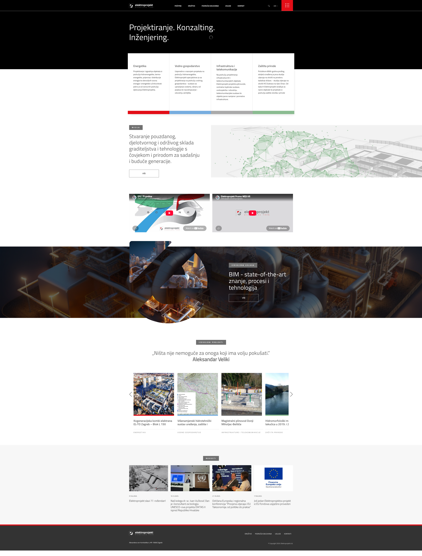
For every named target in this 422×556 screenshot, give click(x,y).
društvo (248, 533)
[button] (291, 394)
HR (275, 6)
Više (144, 173)
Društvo (191, 6)
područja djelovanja (263, 533)
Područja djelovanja (210, 6)
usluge (278, 533)
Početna (178, 6)
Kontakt (241, 6)
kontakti (287, 533)
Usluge (228, 6)
